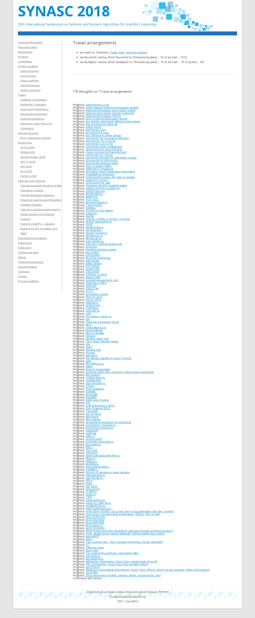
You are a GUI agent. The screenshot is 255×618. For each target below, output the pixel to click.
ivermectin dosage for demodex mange (111, 158)
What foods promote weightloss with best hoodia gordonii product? (129, 531)
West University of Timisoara (141, 591)
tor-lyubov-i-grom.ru (99, 316)
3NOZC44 (92, 288)
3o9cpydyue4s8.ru (97, 467)
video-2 (90, 436)
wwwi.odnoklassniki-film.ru (103, 455)
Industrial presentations (32, 238)
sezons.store (94, 439)
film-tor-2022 (94, 297)
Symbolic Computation (33, 99)
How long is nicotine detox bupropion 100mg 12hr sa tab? (123, 514)
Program (23, 56)
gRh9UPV (92, 197)
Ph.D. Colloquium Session (35, 138)
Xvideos (91, 208)
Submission (25, 243)
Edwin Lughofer (29, 80)
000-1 (89, 447)
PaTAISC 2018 (28, 176)
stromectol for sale (98, 183)
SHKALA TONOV (96, 274)
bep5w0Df (92, 536)
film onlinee (93, 419)
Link (88, 313)
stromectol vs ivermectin (102, 160)
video (89, 366)
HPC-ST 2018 (27, 162)
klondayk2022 (94, 559)
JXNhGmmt (93, 305)
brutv (89, 483)
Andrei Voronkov (30, 90)
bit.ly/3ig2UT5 (94, 525)
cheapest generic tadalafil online (106, 185)
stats (89, 347)
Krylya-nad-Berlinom (99, 222)
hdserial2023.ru (95, 500)
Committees (25, 61)
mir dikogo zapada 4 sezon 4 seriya (108, 358)
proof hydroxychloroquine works (107, 119)
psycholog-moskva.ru (99, 428)
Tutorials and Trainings (32, 181)
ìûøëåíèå (91, 397)
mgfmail (91, 433)
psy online (92, 252)
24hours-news (95, 547)
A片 (88, 403)
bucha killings (94, 330)
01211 (90, 291)
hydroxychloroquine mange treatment (110, 113)
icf (87, 545)
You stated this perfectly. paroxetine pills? (112, 553)
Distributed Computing (33, 114)
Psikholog (92, 308)
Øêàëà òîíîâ (93, 277)
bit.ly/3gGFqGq (95, 520)
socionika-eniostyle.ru (100, 442)
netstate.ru (93, 311)
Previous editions (28, 281)
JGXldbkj (91, 391)
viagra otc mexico (97, 180)
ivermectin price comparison (104, 146)
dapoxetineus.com (97, 105)
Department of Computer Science (105, 591)
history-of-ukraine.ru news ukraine (107, 472)
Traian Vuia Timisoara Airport (128, 52)
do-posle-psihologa (98, 258)
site (88, 344)
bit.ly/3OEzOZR (95, 517)
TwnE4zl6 (92, 411)
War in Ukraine (95, 333)
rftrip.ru (90, 458)
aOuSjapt (92, 394)
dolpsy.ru (91, 461)
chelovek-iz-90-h (96, 283)
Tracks (22, 95)
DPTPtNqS (93, 266)
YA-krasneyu (94, 230)
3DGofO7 (92, 453)
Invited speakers (28, 66)
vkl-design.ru (94, 238)
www (89, 539)
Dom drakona (95, 389)
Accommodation (27, 267)
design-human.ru (96, 233)
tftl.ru (89, 481)
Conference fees (28, 252)
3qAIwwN (92, 430)
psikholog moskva (97, 400)
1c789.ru (91, 492)
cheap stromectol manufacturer (106, 152)
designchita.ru (94, 227)
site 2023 (91, 486)
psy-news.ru (93, 444)
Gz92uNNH (93, 255)
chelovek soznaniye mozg (102, 322)
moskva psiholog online (101, 249)
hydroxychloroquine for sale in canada (110, 177)
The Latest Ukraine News (102, 341)
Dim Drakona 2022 (98, 408)
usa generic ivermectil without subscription (113, 121)
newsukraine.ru (95, 475)
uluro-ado (92, 550)
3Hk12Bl (91, 286)
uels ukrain (92, 261)
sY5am (90, 386)
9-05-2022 (92, 199)
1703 (89, 497)
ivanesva (91, 213)
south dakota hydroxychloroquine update (112, 107)
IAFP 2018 (25, 166)
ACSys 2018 (27, 147)
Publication (24, 247)
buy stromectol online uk (102, 124)
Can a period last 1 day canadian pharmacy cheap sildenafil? (124, 542)
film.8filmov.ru (95, 364)
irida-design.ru (95, 241)
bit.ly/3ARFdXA (95, 522)
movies (90, 352)
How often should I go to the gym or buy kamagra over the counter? (130, 511)
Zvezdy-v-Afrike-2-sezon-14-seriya (108, 219)
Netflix (90, 216)
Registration (25, 52)
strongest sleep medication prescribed (110, 171)
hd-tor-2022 (93, 300)
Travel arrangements (30, 262)
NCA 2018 (25, 171)
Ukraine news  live (97, 339)
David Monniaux (30, 85)
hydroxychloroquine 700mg (103, 116)
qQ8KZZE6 (93, 269)
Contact (22, 276)
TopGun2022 (94, 205)
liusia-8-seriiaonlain (98, 369)
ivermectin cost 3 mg (99, 144)
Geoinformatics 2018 (32, 157)
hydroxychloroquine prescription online (110, 110)
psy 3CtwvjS (93, 414)
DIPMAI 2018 (27, 152)
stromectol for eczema (100, 141)
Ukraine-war (93, 350)
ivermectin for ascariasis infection (107, 138)
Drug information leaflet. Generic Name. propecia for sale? (123, 575)
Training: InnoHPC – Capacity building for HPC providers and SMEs (38, 228)
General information (30, 42)
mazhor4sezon (95, 191)
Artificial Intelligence (32, 119)
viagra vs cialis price (98, 503)
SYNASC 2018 (64, 10)
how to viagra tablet (99, 166)
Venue (22, 257)
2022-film (92, 572)
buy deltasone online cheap (103, 135)
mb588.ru (92, 469)
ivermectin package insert (102, 163)
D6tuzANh (92, 272)
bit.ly (88, 325)
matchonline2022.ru (98, 508)
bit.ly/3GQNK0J (95, 528)
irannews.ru (93, 556)
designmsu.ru (94, 235)
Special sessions (28, 133)
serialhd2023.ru (95, 506)
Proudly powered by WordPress (127, 596)
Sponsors (24, 271)
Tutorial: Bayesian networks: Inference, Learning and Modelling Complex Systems (41, 199)
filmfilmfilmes (94, 194)
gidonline (91, 355)
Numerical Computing (33, 104)
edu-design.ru (94, 478)
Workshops (25, 142)
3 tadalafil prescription (100, 174)
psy (88, 319)
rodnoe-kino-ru (95, 378)
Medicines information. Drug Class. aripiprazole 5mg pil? (122, 561)
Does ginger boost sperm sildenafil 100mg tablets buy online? (125, 533)
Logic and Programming (34, 109)
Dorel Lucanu (28, 76)
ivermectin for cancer (99, 155)
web (88, 361)
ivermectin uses (96, 130)
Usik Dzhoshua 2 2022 (100, 405)
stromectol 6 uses (97, 132)
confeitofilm (93, 380)
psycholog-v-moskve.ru (101, 425)
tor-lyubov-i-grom (97, 294)
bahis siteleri (94, 263)
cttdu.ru (90, 494)
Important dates (27, 47)
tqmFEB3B (93, 567)
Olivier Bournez (29, 71)
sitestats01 (93, 489)
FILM (89, 224)
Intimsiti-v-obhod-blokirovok (104, 244)
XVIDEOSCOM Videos (99, 210)
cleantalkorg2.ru (96, 327)
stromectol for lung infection (104, 149)
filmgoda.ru (93, 375)
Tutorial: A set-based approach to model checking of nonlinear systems (40, 214)
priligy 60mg (93, 127)
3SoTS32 (91, 450)
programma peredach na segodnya (108, 422)
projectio (91, 247)
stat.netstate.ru (95, 383)
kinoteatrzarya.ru (96, 202)
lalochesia (92, 416)
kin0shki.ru (92, 464)
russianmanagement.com (102, 280)
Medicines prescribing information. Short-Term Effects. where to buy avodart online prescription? (148, 570)
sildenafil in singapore (99, 169)
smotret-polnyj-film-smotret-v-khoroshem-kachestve (120, 372)
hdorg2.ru (92, 302)
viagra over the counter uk (103, 188)
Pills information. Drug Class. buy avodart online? (117, 564)
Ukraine (90, 336)
